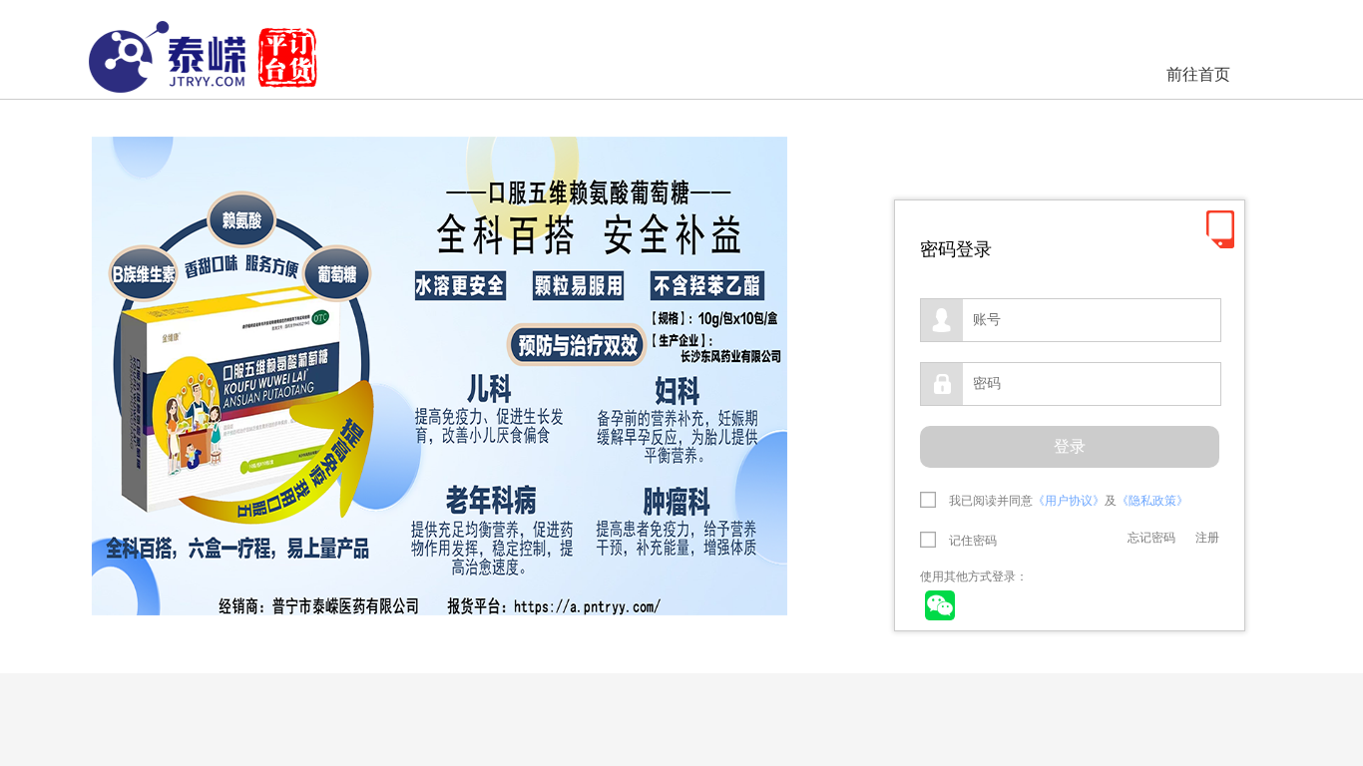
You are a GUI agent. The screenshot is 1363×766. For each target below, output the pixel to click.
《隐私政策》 (1152, 501)
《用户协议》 (1069, 501)
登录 (1070, 446)
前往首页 (1198, 74)
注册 (1207, 538)
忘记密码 (1151, 538)
